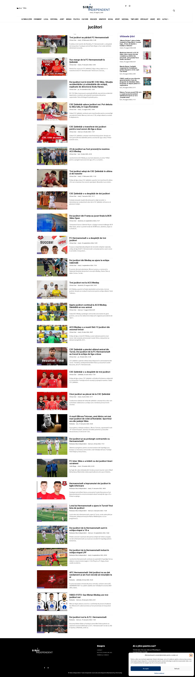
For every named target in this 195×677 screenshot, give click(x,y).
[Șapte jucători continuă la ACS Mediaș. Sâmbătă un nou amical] (52, 312)
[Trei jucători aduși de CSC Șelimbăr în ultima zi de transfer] (52, 178)
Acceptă (145, 669)
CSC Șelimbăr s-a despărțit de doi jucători (89, 193)
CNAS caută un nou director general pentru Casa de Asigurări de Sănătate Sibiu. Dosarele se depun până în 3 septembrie (130, 82)
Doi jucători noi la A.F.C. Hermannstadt (88, 617)
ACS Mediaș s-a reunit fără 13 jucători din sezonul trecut (89, 328)
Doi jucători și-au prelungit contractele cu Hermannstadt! (89, 440)
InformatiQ (118, 673)
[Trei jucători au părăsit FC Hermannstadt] (52, 44)
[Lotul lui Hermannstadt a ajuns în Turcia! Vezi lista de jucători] (52, 512)
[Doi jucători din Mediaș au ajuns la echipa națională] (52, 267)
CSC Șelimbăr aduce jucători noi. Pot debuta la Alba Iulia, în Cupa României (90, 105)
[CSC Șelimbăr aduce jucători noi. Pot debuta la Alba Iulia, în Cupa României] (52, 111)
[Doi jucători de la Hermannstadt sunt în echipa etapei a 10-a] (52, 535)
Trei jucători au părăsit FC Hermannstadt (89, 37)
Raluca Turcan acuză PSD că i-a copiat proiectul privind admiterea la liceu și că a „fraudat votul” (131, 94)
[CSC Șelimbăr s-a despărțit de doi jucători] (52, 200)
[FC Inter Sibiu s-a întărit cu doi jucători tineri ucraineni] (52, 468)
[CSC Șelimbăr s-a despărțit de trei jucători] (52, 379)
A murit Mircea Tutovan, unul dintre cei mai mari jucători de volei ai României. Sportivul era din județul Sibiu (90, 418)
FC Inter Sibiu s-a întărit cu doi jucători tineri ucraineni (90, 462)
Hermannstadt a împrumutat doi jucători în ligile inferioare (90, 484)
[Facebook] (125, 6)
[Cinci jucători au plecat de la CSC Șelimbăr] (52, 401)
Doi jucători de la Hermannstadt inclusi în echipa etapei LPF (89, 551)
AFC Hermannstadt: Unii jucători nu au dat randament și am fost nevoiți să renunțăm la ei (90, 574)
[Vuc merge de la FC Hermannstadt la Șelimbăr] (52, 67)
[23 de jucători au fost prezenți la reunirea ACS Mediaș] (52, 156)
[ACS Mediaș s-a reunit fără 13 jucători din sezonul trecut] (52, 334)
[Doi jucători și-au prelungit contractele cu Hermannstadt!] (52, 446)
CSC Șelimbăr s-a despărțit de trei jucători (89, 372)
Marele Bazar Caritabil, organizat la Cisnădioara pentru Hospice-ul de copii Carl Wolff (129, 69)
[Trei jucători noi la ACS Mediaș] (52, 289)
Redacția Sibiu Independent (78, 444)
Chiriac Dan (72, 40)
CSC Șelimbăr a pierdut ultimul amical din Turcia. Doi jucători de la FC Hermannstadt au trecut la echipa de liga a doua (89, 351)
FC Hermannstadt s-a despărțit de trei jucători (87, 239)
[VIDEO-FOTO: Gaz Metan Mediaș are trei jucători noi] (52, 602)
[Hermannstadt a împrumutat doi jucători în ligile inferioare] (52, 490)
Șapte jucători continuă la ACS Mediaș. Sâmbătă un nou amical (88, 306)
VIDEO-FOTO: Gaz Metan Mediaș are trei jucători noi (88, 596)
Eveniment (40, 164)
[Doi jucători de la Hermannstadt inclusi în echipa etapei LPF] (52, 557)
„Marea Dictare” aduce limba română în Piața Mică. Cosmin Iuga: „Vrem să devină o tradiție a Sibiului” (130, 43)
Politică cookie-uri (159, 673)
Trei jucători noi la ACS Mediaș (84, 282)
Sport (39, 52)
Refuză (176, 669)
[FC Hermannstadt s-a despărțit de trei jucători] (52, 245)
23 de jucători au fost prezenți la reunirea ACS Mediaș (89, 150)
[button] (191, 655)
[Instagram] (129, 6)
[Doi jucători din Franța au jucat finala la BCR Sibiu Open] (52, 223)
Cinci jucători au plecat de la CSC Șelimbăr (89, 394)
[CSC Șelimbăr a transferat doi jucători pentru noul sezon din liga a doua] (52, 133)
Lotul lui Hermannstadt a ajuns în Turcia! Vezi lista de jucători (91, 506)
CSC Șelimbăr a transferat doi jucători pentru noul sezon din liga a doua (87, 127)
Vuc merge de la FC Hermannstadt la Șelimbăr (87, 61)
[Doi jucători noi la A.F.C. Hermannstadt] (52, 624)
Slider (39, 476)
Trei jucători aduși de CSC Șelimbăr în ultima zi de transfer (90, 172)
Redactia (72, 424)
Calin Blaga (72, 466)
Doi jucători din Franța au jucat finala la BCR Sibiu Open (90, 217)
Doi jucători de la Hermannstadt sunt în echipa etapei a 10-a (88, 529)
